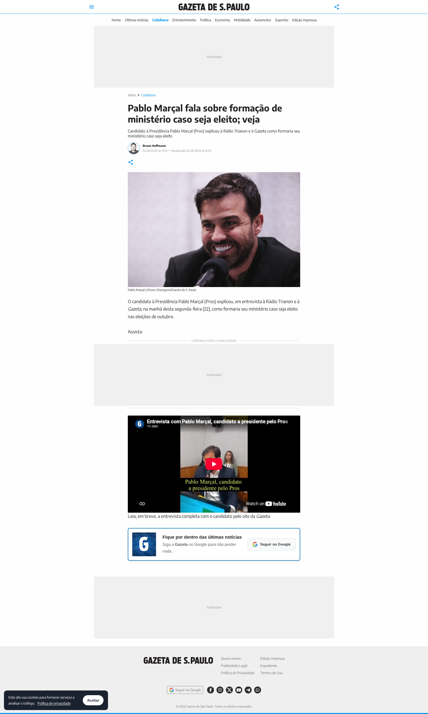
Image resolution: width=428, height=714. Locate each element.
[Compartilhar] (337, 7)
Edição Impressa (304, 20)
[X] (229, 690)
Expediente (268, 665)
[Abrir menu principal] (91, 6)
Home (116, 20)
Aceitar (93, 700)
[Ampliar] (293, 178)
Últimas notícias (136, 20)
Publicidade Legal (234, 665)
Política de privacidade (54, 703)
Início (132, 95)
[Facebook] (210, 690)
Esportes (281, 20)
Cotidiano (160, 20)
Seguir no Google (188, 690)
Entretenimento (184, 20)
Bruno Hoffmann (154, 146)
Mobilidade (242, 20)
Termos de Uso (271, 673)
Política (205, 20)
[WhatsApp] (257, 690)
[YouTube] (238, 690)
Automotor (262, 20)
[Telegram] (248, 690)
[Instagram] (219, 690)
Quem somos (231, 658)
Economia (222, 20)
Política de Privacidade (237, 673)
